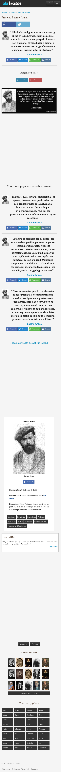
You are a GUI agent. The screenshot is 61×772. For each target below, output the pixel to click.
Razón (17, 747)
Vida (4, 710)
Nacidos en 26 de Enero (17, 526)
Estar (28, 724)
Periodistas (31, 517)
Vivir (29, 729)
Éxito (17, 710)
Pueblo (29, 747)
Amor (5, 715)
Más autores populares (29, 693)
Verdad (5, 724)
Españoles (12, 521)
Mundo (29, 710)
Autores (12, 12)
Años (41, 738)
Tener (41, 719)
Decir (5, 733)
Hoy (40, 743)
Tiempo (6, 719)
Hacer (17, 715)
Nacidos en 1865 (40, 521)
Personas (42, 729)
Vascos (20, 521)
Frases (4, 12)
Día (16, 724)
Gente (29, 719)
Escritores (11, 517)
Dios (16, 719)
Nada (41, 710)
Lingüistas (21, 517)
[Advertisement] (30, 147)
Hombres (30, 715)
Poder (41, 724)
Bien (40, 715)
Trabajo (17, 743)
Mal (4, 738)
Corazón (30, 733)
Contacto (34, 769)
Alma (5, 743)
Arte (16, 738)
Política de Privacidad (20, 769)
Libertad (18, 729)
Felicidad (30, 738)
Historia (30, 743)
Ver (16, 733)
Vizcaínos (28, 521)
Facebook (6, 769)
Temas (35, 644)
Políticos (41, 517)
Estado (5, 747)
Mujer (5, 729)
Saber (41, 733)
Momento (42, 747)
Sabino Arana (24, 12)
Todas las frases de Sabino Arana (29, 343)
